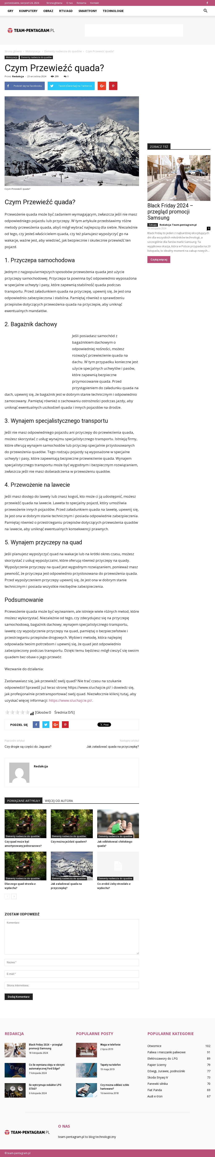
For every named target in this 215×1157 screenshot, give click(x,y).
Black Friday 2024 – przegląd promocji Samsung (170, 212)
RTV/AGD (66, 11)
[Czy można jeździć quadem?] (72, 823)
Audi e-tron (155, 1096)
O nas (69, 2)
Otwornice (154, 1046)
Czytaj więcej (159, 259)
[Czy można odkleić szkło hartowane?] (86, 1090)
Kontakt (94, 2)
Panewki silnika (157, 1084)
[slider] (17, 712)
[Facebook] (207, 3)
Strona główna (54, 2)
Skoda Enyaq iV (157, 1077)
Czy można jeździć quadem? (69, 841)
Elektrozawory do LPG (162, 1058)
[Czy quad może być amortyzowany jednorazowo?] (25, 823)
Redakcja (18, 76)
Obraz (48, 11)
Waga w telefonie (110, 1044)
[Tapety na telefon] (86, 1070)
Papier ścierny (156, 1065)
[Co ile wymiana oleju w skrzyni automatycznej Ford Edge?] (15, 1070)
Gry (10, 11)
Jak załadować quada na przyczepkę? (113, 747)
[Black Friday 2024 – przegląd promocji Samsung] (178, 178)
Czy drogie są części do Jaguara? (28, 747)
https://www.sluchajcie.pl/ (70, 700)
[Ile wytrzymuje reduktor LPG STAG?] (15, 1090)
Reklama (81, 2)
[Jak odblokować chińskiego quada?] (118, 823)
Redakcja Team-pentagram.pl (178, 224)
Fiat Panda (154, 1090)
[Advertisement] (134, 30)
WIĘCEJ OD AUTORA (59, 801)
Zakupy (153, 224)
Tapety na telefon (110, 1064)
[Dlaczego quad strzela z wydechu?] (25, 866)
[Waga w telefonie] (86, 1050)
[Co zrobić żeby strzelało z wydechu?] (118, 866)
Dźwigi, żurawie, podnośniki (166, 1071)
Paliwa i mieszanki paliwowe (166, 1052)
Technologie (113, 11)
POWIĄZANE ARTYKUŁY (23, 801)
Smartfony (88, 11)
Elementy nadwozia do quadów (36, 57)
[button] (205, 11)
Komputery (28, 11)
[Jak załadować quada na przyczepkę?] (72, 866)
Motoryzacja (11, 57)
